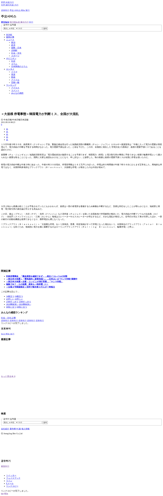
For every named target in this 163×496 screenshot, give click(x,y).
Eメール (9, 483)
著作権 (13, 429)
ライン (9, 481)
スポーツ (15, 56)
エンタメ (10, 69)
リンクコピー (12, 486)
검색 (45, 28)
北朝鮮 (14, 50)
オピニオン (11, 58)
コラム (14, 64)
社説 (13, 61)
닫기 (31, 22)
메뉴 (6, 493)
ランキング (11, 85)
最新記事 (10, 37)
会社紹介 (5, 429)
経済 (13, 45)
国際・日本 (16, 48)
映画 (13, 77)
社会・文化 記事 (8, 318)
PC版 (18, 429)
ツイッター (11, 475)
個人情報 (25, 429)
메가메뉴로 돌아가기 (19, 22)
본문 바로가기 (7, 2)
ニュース (10, 40)
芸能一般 (15, 82)
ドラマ (14, 72)
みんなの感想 (17, 93)
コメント (15, 90)
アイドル (15, 80)
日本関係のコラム (19, 66)
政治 (13, 42)
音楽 (13, 74)
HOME (9, 35)
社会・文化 (16, 53)
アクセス (15, 88)
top (2, 493)
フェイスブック (13, 478)
